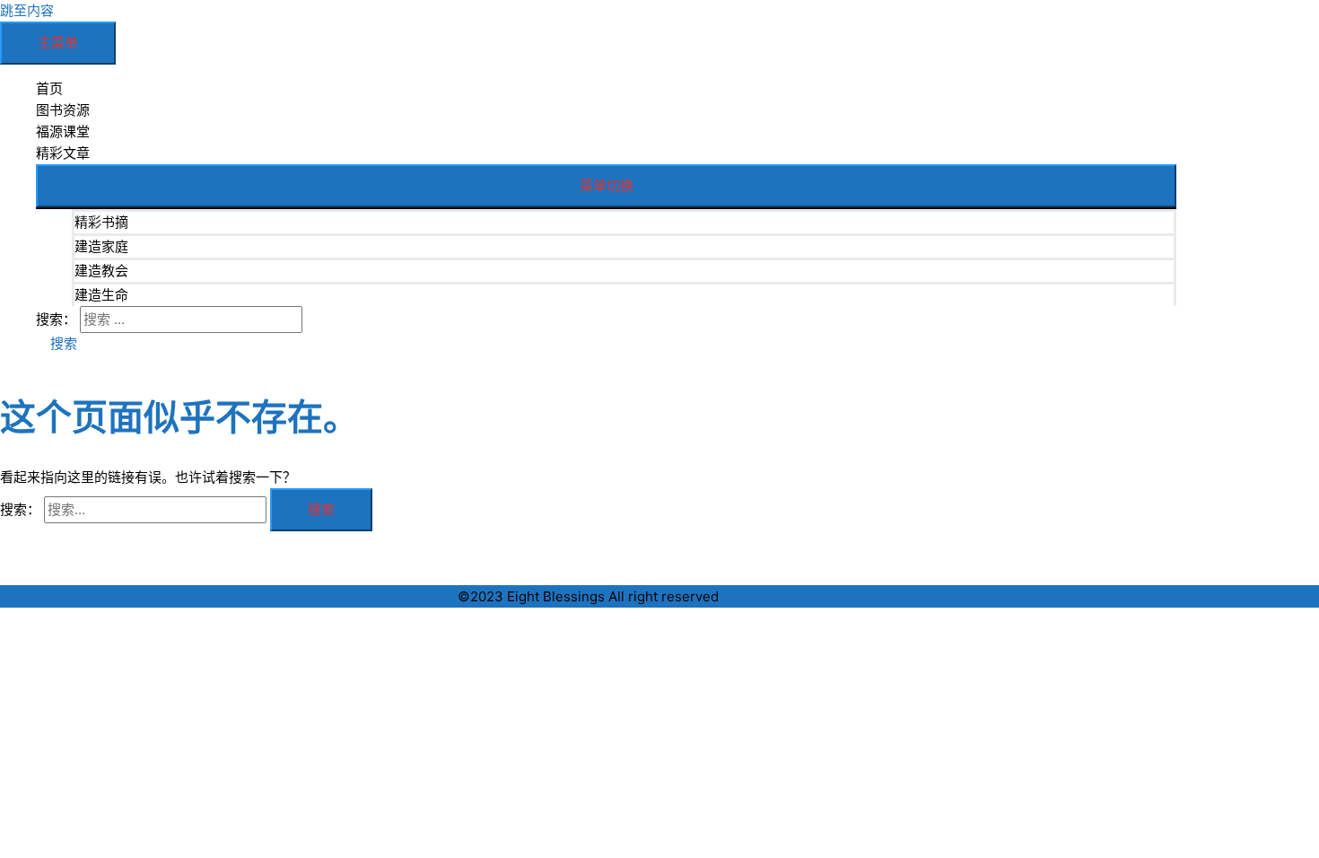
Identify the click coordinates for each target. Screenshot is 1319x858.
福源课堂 (63, 131)
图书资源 (63, 109)
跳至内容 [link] (27, 10)
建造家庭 (101, 246)
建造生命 (101, 294)
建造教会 (101, 270)
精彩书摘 (101, 222)
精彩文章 (63, 153)
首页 (49, 88)
